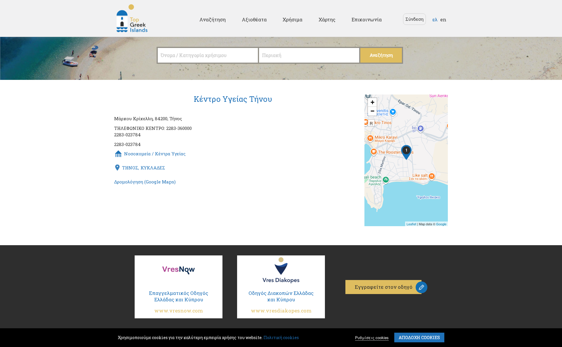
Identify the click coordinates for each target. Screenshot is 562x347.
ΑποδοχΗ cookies (419, 337)
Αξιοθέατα (254, 19)
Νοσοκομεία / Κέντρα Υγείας (155, 154)
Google (441, 223)
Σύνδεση (414, 19)
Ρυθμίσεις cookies (372, 337)
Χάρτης (326, 19)
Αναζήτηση (212, 19)
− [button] (372, 111)
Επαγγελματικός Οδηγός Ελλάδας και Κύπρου (178, 302)
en (443, 19)
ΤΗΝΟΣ (130, 168)
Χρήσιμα (292, 19)
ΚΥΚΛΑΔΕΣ (152, 168)
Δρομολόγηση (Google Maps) (145, 182)
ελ (435, 19)
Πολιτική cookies (281, 337)
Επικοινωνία (367, 19)
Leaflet (411, 223)
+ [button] (372, 102)
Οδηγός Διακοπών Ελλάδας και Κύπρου (281, 302)
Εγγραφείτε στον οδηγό (383, 287)
